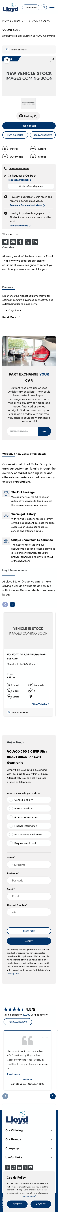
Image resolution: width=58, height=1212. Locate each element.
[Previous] (5, 1096)
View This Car (39, 704)
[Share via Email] (13, 242)
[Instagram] (13, 1169)
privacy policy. (14, 973)
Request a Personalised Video (26, 205)
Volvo (46, 20)
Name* (11, 857)
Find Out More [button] (28, 1196)
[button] (17, 1204)
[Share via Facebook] (20, 242)
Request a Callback (18, 180)
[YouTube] (30, 1169)
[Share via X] (28, 242)
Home (6, 20)
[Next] (53, 1096)
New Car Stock (26, 20)
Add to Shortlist (18, 49)
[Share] (5, 242)
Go (44, 431)
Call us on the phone (19, 168)
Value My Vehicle (19, 225)
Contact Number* (17, 904)
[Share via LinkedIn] (35, 242)
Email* (11, 889)
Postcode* (13, 873)
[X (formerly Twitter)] (25, 1169)
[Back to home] (10, 7)
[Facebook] (7, 1169)
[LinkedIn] (19, 1169)
